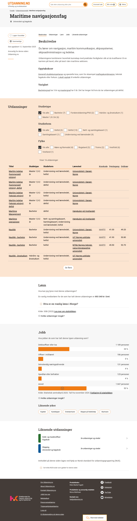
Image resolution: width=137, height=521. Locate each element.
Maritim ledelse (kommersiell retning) (16, 174)
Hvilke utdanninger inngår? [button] (52, 316)
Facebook (108, 482)
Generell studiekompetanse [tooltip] (50, 74)
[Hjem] (27, 3)
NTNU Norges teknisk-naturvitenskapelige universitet (82, 248)
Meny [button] (124, 4)
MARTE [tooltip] (102, 229)
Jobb (68, 35)
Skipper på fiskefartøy (88, 412)
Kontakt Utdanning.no (48, 490)
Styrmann (104, 412)
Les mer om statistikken (65, 311)
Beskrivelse (43, 35)
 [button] (68, 478)
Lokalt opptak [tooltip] (64, 77)
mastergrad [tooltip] (65, 90)
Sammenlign (17, 41)
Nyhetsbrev (109, 497)
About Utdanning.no (48, 486)
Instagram (108, 487)
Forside (12, 10)
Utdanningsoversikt (22, 10)
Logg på (43, 510)
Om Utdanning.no (47, 482)
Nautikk (12, 229)
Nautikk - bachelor (17, 237)
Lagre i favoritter (18, 35)
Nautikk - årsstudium (18, 256)
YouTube (108, 492)
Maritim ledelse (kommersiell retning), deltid (16, 185)
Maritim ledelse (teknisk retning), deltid (16, 203)
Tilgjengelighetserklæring (49, 506)
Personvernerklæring (48, 502)
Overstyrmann (70, 412)
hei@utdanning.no (76, 499)
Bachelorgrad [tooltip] (44, 90)
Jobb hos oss (45, 494)
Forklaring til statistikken (101, 393)
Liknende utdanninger (79, 35)
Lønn (62, 35)
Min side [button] (110, 4)
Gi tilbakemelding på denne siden (52, 514)
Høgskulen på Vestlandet (84, 211)
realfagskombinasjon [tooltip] (105, 74)
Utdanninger (53, 35)
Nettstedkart (45, 498)
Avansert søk (97, 4)
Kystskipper (55, 412)
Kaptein (43, 412)
